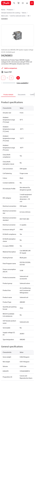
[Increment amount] (11, 78)
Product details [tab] (8, 94)
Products (10, 10)
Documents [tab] (21, 94)
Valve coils (4, 16)
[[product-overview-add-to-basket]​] (18, 78)
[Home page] (6, 3)
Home (3, 10)
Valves (24, 13)
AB (28, 16)
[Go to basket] (18, 3)
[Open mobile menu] (32, 3)
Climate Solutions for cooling (10, 13)
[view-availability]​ (22, 83)
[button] (23, 3)
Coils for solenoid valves (17, 16)
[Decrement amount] (3, 78)
